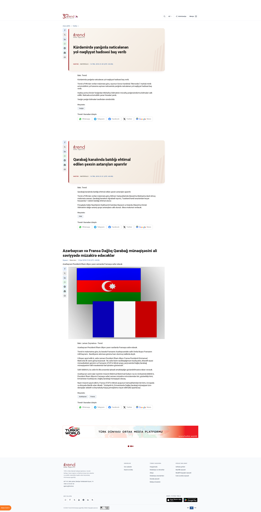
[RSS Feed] (92, 500)
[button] (65, 30)
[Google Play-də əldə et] (190, 500)
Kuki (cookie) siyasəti (182, 476)
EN (188, 508)
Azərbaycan (83, 396)
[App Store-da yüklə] (174, 500)
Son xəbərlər (128, 467)
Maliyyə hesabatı (155, 482)
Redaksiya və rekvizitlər (157, 470)
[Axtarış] (164, 16)
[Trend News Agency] (69, 465)
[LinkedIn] (88, 500)
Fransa (92, 396)
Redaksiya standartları (157, 476)
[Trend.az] (70, 16)
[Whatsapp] (65, 500)
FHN (80, 216)
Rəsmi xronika (128, 470)
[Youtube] (79, 500)
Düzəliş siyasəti (154, 479)
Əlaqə (151, 473)
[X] (74, 500)
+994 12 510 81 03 (69, 484)
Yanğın (81, 108)
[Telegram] (83, 500)
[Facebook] (70, 500)
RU (195, 508)
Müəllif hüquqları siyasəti (183, 473)
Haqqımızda (153, 467)
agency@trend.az (69, 486)
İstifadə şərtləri (180, 467)
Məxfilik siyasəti (181, 470)
